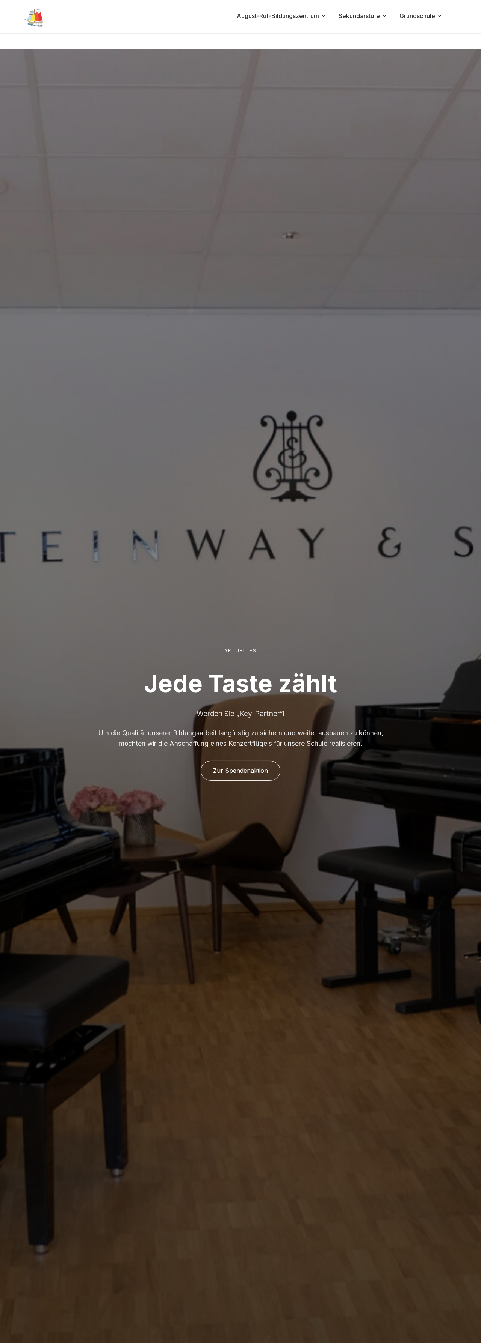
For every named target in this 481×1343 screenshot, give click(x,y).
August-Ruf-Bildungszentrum (278, 16)
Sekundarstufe (359, 16)
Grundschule (417, 16)
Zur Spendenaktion (240, 770)
